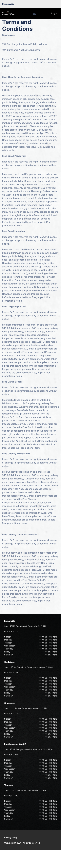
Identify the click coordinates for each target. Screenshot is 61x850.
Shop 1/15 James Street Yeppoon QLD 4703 (25, 790)
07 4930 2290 (11, 795)
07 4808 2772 (11, 631)
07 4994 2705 (11, 754)
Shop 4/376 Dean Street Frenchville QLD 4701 (25, 626)
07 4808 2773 (11, 713)
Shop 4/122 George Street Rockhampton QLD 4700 (28, 749)
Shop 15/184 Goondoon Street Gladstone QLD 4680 (28, 667)
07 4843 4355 (11, 672)
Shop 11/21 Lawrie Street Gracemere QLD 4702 (26, 708)
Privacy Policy (10, 837)
